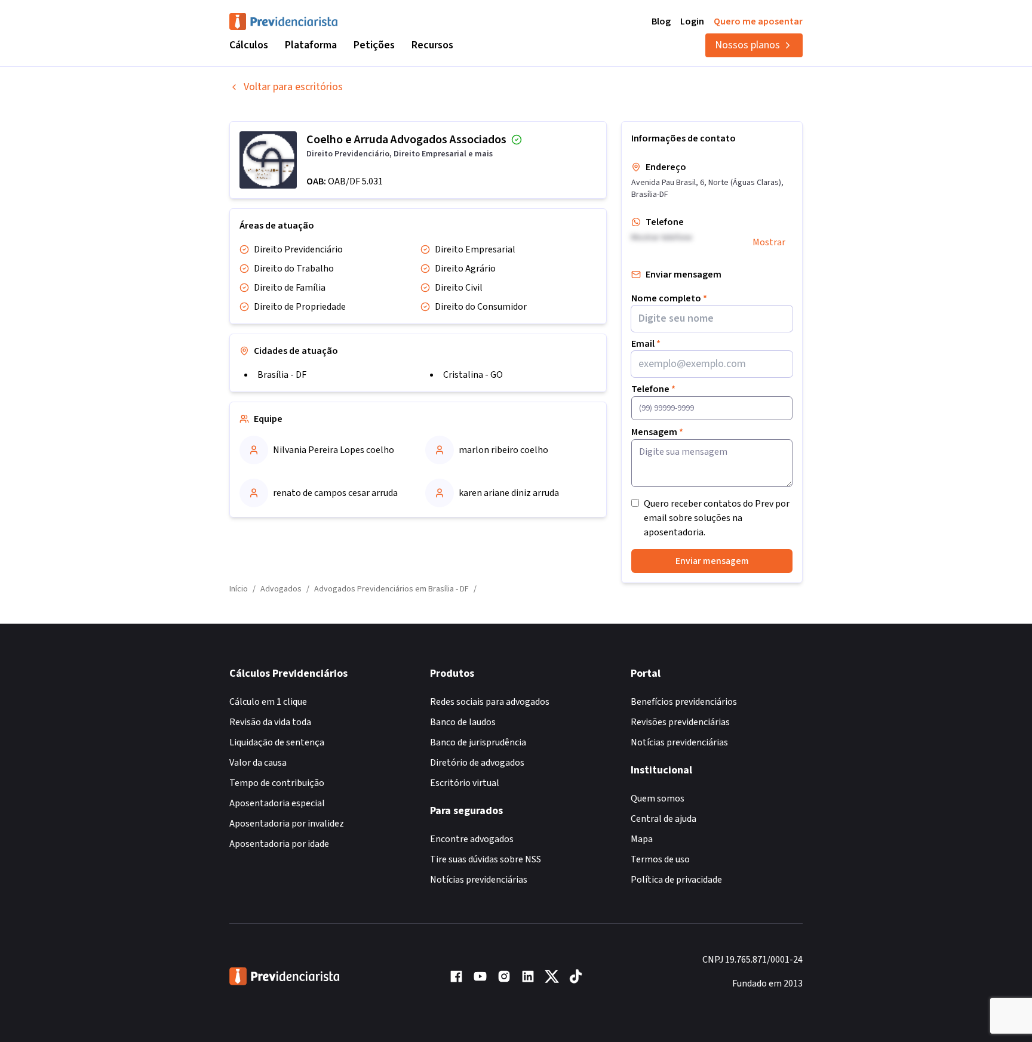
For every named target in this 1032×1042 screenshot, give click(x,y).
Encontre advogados (472, 839)
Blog (661, 21)
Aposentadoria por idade (279, 843)
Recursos (432, 45)
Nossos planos (747, 45)
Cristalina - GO (473, 374)
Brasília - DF (281, 374)
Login (692, 21)
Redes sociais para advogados (489, 701)
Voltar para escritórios (293, 87)
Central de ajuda (663, 818)
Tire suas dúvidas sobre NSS (485, 859)
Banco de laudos (463, 722)
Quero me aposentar (758, 21)
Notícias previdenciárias (478, 879)
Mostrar (768, 242)
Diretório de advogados (477, 762)
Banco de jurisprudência (478, 742)
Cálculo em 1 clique (268, 701)
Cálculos (248, 45)
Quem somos (657, 798)
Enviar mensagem (712, 561)
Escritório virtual (464, 783)
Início (238, 589)
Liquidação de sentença (276, 742)
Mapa (642, 839)
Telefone (653, 389)
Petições (374, 45)
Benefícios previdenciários (684, 701)
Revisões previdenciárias (680, 722)
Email (646, 343)
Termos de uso (660, 859)
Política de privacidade (676, 879)
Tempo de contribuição (276, 783)
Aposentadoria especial (277, 803)
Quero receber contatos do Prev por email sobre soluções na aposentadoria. (717, 518)
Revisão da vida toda (270, 722)
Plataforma (311, 45)
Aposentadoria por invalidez (286, 823)
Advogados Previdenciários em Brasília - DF (391, 589)
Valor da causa (258, 762)
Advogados (281, 589)
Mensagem (657, 432)
